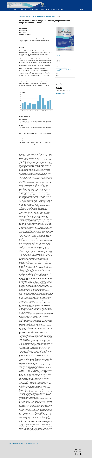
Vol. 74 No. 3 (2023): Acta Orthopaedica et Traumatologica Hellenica (41, 16)
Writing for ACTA (45, 9)
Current (8, 9)
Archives (15, 9)
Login (84, 1)
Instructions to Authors (34, 9)
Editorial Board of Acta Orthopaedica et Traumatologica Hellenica (23, 443)
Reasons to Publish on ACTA (57, 9)
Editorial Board (23, 9)
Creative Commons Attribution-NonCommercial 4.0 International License (64, 92)
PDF (59, 55)
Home (20, 16)
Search (82, 9)
